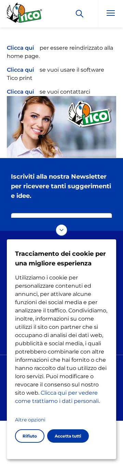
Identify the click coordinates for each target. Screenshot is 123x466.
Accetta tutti (68, 436)
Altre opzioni (30, 420)
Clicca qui (20, 48)
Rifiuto (30, 436)
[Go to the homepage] (24, 14)
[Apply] (79, 13)
